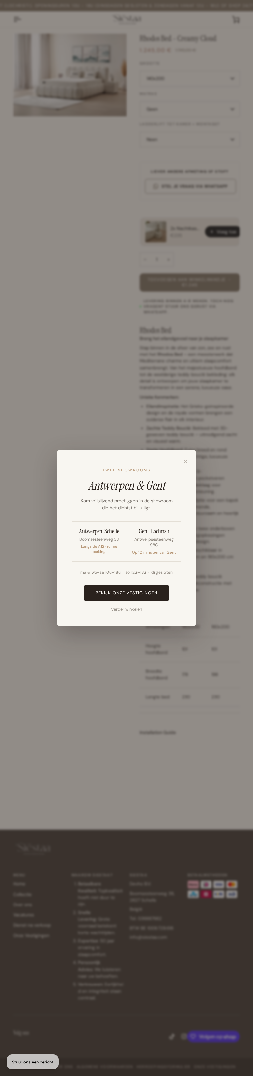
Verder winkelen (126, 609)
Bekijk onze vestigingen (127, 593)
